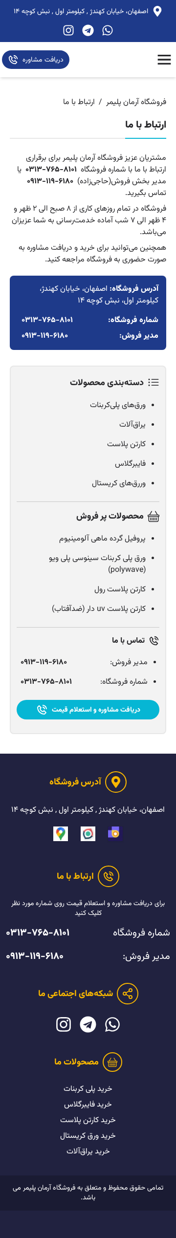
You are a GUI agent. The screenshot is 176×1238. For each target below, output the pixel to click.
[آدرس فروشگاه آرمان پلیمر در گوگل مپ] (60, 834)
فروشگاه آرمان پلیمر (136, 102)
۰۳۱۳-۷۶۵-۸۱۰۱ (51, 170)
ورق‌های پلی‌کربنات (118, 405)
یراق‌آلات (132, 425)
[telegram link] (88, 30)
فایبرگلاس (130, 464)
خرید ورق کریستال (88, 1136)
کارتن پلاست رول (120, 590)
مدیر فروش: (84, 663)
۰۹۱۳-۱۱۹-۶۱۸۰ (50, 182)
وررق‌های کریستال (119, 484)
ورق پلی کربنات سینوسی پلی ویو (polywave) (97, 564)
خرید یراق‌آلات (88, 1152)
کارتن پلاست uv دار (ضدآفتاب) (99, 609)
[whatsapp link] (107, 30)
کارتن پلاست (126, 444)
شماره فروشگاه (88, 933)
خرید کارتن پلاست (88, 1120)
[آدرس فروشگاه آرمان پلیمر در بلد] (115, 834)
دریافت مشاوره (43, 60)
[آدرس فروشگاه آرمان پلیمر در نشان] (88, 834)
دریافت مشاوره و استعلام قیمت (96, 710)
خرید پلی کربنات (88, 1089)
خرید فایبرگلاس (88, 1105)
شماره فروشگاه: (84, 682)
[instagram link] (68, 30)
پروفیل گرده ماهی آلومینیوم (102, 539)
